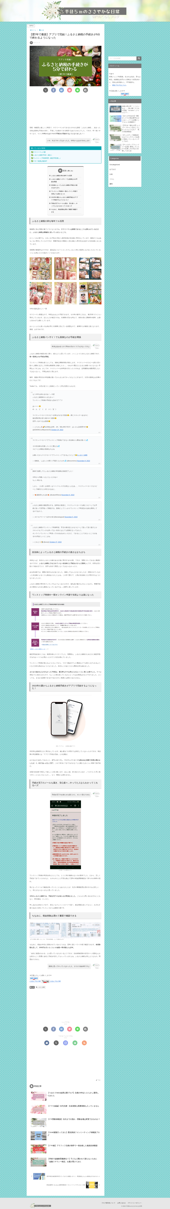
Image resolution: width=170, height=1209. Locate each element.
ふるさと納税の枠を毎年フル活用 (61, 175)
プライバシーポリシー (134, 1203)
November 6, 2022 (67, 495)
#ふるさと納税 (82, 455)
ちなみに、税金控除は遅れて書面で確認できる (64, 211)
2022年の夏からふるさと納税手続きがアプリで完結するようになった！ (64, 198)
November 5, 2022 (71, 517)
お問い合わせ (121, 1203)
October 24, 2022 (57, 430)
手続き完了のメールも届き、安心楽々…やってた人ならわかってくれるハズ (64, 205)
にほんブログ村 (35, 981)
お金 (33, 987)
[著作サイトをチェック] (46, 1042)
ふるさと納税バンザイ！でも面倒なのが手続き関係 (64, 180)
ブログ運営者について (108, 1203)
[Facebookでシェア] (53, 90)
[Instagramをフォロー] (65, 1042)
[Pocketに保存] (69, 90)
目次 (65, 171)
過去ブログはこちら (119, 85)
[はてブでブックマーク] (61, 90)
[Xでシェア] (45, 90)
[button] (85, 90)
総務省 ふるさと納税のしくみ (37, 649)
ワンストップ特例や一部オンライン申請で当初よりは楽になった (64, 192)
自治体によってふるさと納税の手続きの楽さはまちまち (64, 186)
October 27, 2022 (56, 542)
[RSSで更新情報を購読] (84, 1042)
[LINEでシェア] (77, 90)
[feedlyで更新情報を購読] (75, 1042)
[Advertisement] (65, 109)
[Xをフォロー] (56, 1042)
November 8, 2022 (83, 461)
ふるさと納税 (41, 987)
